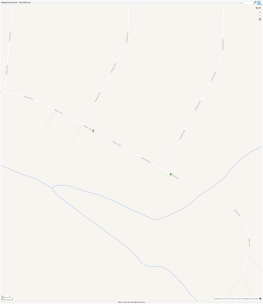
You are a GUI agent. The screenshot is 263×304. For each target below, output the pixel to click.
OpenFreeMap (230, 298)
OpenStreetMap (254, 298)
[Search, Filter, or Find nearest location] (255, 2)
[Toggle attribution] (260, 298)
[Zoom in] (259, 12)
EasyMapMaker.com (219, 298)
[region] (131, 153)
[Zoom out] (259, 15)
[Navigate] (256, 7)
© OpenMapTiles (239, 298)
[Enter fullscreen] (259, 19)
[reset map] (259, 7)
